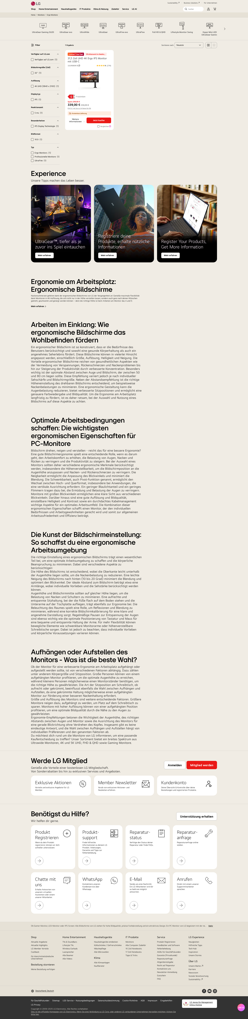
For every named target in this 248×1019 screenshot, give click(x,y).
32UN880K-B (74, 65)
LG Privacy (35, 1004)
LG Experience (196, 937)
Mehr (210, 926)
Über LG (193, 961)
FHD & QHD (90, 742)
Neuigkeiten (194, 942)
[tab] (43, 29)
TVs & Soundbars (70, 942)
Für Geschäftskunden (40, 1000)
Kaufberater (99, 966)
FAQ (159, 979)
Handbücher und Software (168, 945)
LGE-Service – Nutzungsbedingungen (79, 1000)
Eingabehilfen (166, 1000)
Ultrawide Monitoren (45, 742)
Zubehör (115, 9)
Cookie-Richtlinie (130, 1000)
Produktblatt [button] (80, 97)
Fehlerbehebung (164, 948)
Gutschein (161, 975)
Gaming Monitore (119, 742)
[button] (193, 9)
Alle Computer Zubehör (136, 945)
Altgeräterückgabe (165, 962)
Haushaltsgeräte (68, 9)
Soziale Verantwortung (198, 976)
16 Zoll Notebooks (134, 948)
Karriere (192, 969)
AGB (143, 1000)
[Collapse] (45, 54)
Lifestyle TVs (68, 945)
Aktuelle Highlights (39, 945)
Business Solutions (191, 3)
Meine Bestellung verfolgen (43, 969)
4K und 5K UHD (70, 742)
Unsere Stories (195, 955)
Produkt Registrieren (166, 942)
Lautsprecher (68, 952)
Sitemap (56, 1000)
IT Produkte (84, 9)
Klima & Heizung (101, 9)
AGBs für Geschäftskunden (169, 952)
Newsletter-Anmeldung (167, 972)
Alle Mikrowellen (101, 952)
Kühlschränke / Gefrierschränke (108, 945)
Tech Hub (192, 948)
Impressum (152, 1000)
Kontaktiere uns (164, 969)
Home (33, 15)
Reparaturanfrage (165, 958)
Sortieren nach (167, 45)
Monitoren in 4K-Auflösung (47, 298)
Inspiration (193, 952)
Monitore (41, 15)
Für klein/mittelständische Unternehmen (42, 957)
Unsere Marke (195, 966)
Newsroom (193, 972)
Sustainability (172, 3)
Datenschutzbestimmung (108, 1000)
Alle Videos (67, 958)
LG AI (134, 9)
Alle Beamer (68, 955)
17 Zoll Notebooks (134, 952)
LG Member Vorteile (40, 948)
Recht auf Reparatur (166, 965)
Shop (33, 9)
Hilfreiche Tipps (195, 945)
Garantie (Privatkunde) (167, 955)
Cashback (35, 952)
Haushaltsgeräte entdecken (106, 942)
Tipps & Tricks (131, 955)
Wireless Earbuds (70, 948)
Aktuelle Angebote (39, 942)
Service (125, 9)
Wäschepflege (100, 948)
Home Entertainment (48, 9)
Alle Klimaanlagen (102, 962)
